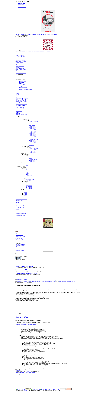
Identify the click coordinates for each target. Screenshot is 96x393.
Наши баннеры (19, 235)
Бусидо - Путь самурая (21, 69)
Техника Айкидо (20, 62)
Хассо (27, 174)
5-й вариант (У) (32, 134)
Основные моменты (33, 121)
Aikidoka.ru (26, 390)
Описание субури (30, 169)
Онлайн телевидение (20, 215)
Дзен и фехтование (20, 70)
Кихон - (20, 102)
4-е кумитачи (29, 187)
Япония (17, 202)
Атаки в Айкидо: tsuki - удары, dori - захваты (25, 372)
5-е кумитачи (29, 188)
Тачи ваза (17, 324)
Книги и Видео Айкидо (21, 210)
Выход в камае (32, 125)
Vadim (28, 371)
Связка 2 (25, 192)
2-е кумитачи (29, 185)
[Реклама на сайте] (48, 49)
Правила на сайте (22, 7)
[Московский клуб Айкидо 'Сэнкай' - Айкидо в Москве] (18, 258)
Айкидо (17, 95)
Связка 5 (25, 195)
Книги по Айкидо (20, 200)
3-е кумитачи (29, 186)
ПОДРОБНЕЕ (18, 370)
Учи (27, 172)
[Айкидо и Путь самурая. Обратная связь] (45, 281)
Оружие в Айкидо (20, 96)
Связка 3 (25, 193)
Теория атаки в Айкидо (21, 100)
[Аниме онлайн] (48, 227)
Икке (27, 165)
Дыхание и (21, 104)
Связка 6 (25, 196)
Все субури (28, 180)
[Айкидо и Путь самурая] (21, 279)
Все (20, 105)
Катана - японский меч (21, 73)
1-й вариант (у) (32, 151)
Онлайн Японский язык (21, 213)
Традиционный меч (20, 207)
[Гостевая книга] (56, 281)
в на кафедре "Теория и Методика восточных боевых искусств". (37, 34)
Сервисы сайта (19, 238)
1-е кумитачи (29, 183)
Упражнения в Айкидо (21, 108)
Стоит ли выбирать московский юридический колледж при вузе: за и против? (32, 51)
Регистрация (21, 4)
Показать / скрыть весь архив (25, 89)
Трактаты (18, 203)
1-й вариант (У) (32, 127)
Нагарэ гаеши (29, 175)
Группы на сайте (20, 239)
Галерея (17, 209)
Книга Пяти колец (20, 68)
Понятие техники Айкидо (21, 99)
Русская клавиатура (20, 245)
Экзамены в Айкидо (20, 60)
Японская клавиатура (21, 246)
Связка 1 (25, 191)
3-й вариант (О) (32, 131)
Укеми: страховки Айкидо (21, 114)
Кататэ (27, 173)
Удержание (31, 123)
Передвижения (19, 109)
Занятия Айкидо (20, 59)
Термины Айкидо (20, 107)
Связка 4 (25, 194)
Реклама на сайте (20, 250)
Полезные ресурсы (20, 236)
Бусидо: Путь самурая (20, 205)
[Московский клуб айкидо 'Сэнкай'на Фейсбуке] (17, 231)
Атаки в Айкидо (23, 317)
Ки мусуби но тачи (30, 182)
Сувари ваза (23, 324)
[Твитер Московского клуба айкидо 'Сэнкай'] (16, 231)
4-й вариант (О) (32, 132)
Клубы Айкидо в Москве (21, 199)
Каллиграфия (19, 64)
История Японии (20, 66)
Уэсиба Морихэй (21, 56)
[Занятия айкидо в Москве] (48, 32)
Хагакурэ (18, 67)
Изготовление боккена (21, 61)
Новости (18, 94)
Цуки (27, 171)
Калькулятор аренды (20, 244)
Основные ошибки (33, 122)
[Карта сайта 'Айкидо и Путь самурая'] (66, 281)
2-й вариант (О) (32, 128)
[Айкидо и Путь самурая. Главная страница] (25, 281)
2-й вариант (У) (32, 129)
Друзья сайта (19, 233)
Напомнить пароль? (22, 5)
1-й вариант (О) (32, 126)
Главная (17, 93)
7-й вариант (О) (32, 136)
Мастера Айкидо (20, 55)
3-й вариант (31, 145)
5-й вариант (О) (32, 133)
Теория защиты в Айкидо (21, 101)
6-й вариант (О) (32, 135)
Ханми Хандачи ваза (31, 324)
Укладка (30, 158)
